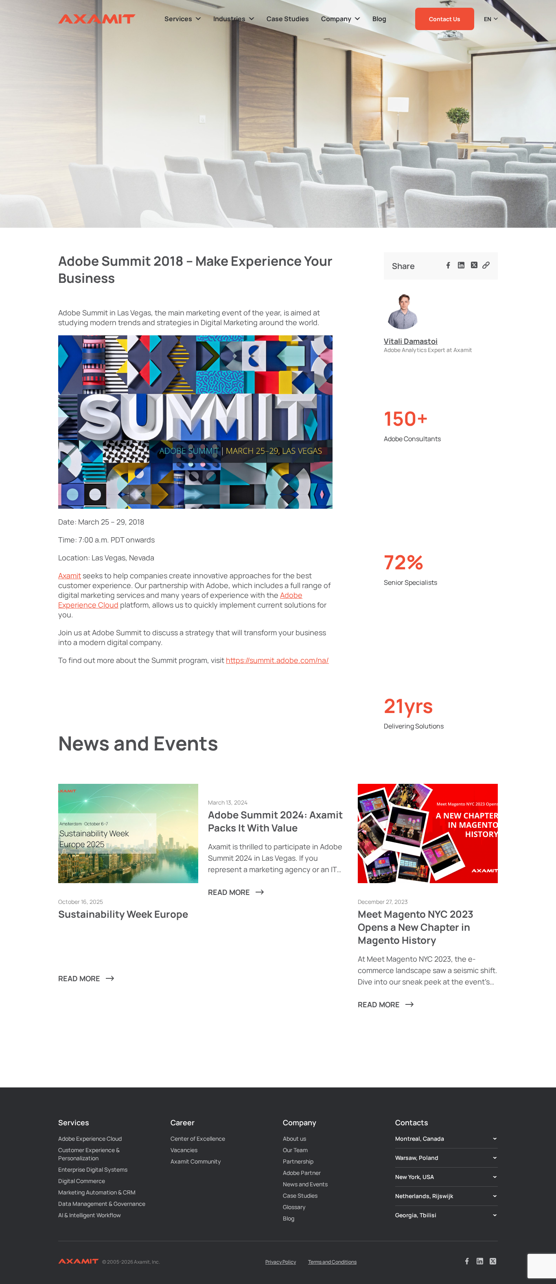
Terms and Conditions (332, 1261)
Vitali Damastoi (411, 341)
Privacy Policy (280, 1261)
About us (294, 1138)
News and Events (305, 1184)
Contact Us (444, 19)
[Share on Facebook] (448, 266)
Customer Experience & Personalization (89, 1154)
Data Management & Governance (101, 1203)
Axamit (69, 575)
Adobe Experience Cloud (90, 1138)
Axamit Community (196, 1161)
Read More (79, 978)
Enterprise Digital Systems (92, 1169)
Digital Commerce (81, 1181)
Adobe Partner (302, 1173)
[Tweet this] (474, 266)
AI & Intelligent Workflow (89, 1215)
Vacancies (184, 1150)
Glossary (294, 1207)
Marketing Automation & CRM (97, 1192)
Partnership (298, 1161)
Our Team (295, 1150)
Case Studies (300, 1195)
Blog (288, 1218)
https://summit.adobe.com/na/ (277, 660)
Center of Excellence (198, 1138)
